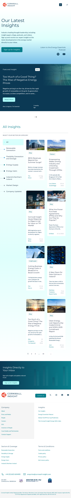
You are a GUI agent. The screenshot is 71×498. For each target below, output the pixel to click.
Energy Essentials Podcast (45, 414)
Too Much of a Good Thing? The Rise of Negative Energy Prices (35, 322)
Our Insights (41, 411)
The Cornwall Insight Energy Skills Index (49, 421)
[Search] (67, 5)
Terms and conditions (44, 450)
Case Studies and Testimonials (10, 431)
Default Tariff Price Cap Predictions (48, 417)
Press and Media (6, 414)
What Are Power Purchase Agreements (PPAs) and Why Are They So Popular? (56, 214)
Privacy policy (42, 457)
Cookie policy (42, 453)
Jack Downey (45, 109)
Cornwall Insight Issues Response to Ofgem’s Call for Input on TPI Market (35, 221)
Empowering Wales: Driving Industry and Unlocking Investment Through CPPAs (55, 164)
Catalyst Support (6, 434)
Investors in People (6, 427)
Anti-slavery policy (43, 460)
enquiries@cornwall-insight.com (39, 474)
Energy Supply (5, 457)
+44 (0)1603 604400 (12, 474)
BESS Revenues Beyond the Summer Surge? (35, 160)
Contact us (40, 395)
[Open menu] (60, 4)
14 (43, 354)
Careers (3, 421)
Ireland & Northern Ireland (9, 463)
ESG (2, 424)
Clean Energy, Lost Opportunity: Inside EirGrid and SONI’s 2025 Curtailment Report (56, 326)
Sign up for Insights (12, 50)
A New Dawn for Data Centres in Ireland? (55, 274)
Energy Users (5, 460)
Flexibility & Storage (7, 453)
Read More (48, 103)
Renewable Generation (7, 450)
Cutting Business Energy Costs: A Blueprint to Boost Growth (35, 269)
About (3, 411)
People (3, 417)
